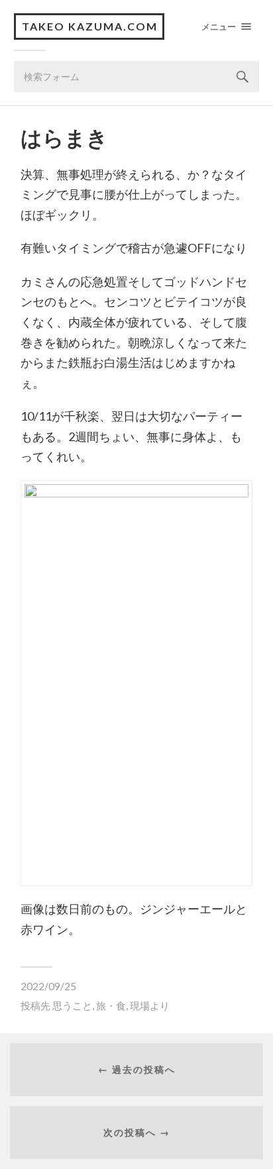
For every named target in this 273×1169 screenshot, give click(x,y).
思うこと (72, 1005)
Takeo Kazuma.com (90, 26)
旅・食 (111, 1005)
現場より (150, 1005)
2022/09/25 (48, 986)
